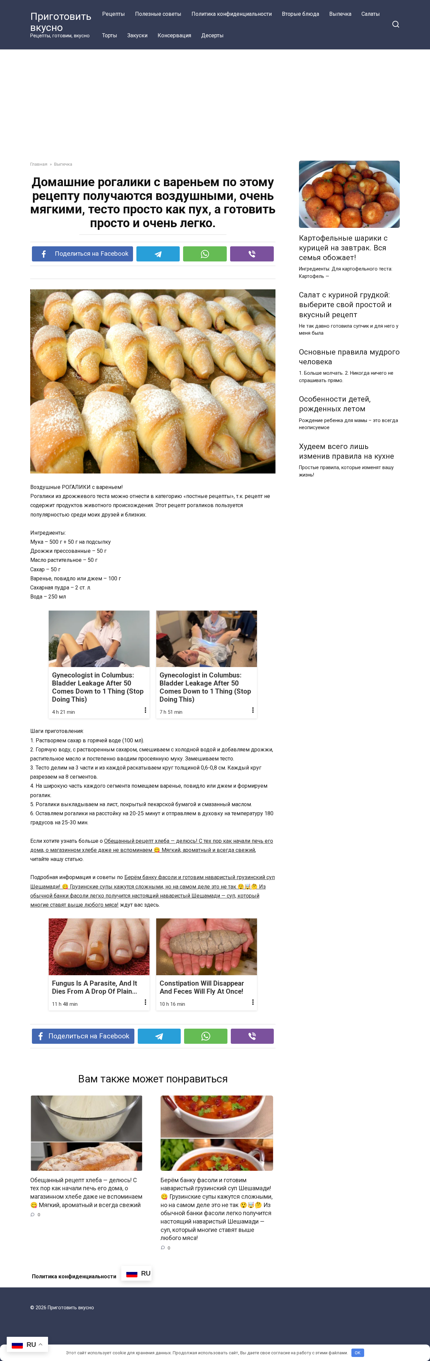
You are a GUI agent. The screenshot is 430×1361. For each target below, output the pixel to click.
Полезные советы (158, 14)
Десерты (212, 35)
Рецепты (113, 14)
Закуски (137, 35)
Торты (109, 35)
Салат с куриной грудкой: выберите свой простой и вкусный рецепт (345, 305)
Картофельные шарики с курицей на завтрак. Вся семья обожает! (343, 248)
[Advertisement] (215, 110)
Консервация (174, 35)
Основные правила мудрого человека (349, 356)
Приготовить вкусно (60, 21)
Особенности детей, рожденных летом (335, 404)
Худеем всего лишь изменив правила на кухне (346, 451)
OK (357, 1352)
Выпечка (340, 14)
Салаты (370, 14)
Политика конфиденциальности (231, 14)
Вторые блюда (300, 14)
